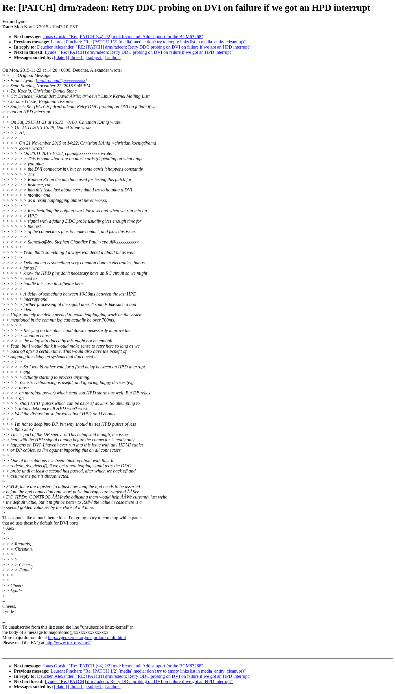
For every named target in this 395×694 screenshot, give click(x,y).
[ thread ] (76, 57)
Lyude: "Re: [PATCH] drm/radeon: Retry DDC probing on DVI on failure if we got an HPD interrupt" (139, 52)
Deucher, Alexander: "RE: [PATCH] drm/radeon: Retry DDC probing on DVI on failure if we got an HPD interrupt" (144, 47)
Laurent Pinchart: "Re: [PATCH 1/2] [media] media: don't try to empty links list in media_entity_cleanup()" (148, 41)
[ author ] (113, 57)
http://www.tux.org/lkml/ (68, 642)
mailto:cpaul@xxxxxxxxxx (61, 80)
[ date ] (60, 57)
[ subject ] (95, 57)
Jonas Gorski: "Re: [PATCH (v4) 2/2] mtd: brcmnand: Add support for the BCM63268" (123, 36)
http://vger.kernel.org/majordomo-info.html (87, 637)
